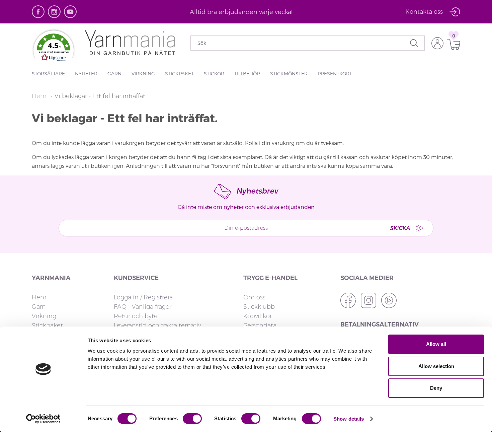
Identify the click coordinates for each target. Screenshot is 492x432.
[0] (451, 44)
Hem (40, 96)
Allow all (436, 344)
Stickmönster (289, 73)
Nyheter (86, 73)
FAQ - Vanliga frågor (142, 306)
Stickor (214, 73)
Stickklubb (259, 306)
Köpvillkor (257, 316)
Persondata (259, 325)
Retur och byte (136, 316)
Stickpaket (179, 73)
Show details (348, 419)
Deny (436, 388)
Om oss (254, 297)
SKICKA (400, 228)
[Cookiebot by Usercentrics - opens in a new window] (43, 419)
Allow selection (436, 366)
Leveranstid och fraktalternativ (157, 325)
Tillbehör (247, 73)
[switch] (192, 418)
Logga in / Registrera (143, 297)
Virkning (143, 73)
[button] (53, 49)
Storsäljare (48, 73)
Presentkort (335, 73)
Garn (114, 73)
